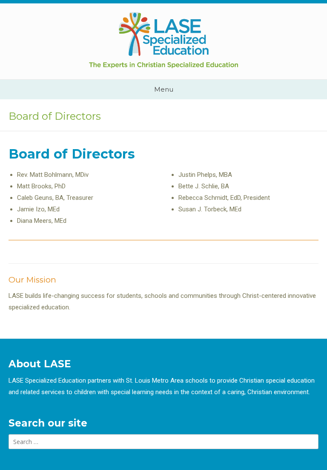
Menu (163, 89)
